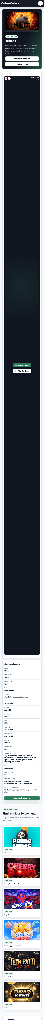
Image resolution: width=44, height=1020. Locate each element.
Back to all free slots (22, 59)
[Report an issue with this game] (6, 78)
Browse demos (22, 64)
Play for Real (23, 365)
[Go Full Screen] (9, 78)
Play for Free (23, 371)
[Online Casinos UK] (11, 3)
